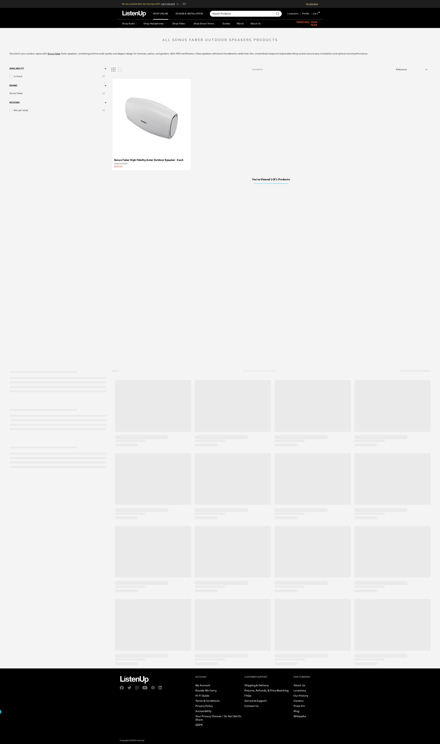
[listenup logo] (134, 13)
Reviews (14, 102)
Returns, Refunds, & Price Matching (266, 690)
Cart (315, 13)
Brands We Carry (206, 690)
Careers (299, 701)
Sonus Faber (121, 164)
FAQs (247, 695)
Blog (296, 711)
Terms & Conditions (207, 701)
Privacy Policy (204, 706)
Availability (16, 68)
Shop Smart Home (204, 23)
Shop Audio (128, 23)
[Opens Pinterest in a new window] (154, 687)
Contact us (184, 4)
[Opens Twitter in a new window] (130, 687)
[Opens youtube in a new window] (146, 687)
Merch (240, 23)
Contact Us (251, 706)
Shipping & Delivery (256, 685)
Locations (293, 13)
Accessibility (203, 711)
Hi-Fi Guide (202, 695)
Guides (226, 23)
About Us (255, 23)
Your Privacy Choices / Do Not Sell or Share (218, 718)
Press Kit (299, 706)
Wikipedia (300, 716)
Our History (301, 695)
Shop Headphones (154, 23)
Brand (13, 85)
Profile (305, 13)
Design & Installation (189, 13)
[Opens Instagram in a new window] (138, 688)
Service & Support (255, 701)
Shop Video (178, 23)
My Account (202, 685)
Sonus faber (54, 53)
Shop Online (160, 13)
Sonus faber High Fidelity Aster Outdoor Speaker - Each (149, 160)
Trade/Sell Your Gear (306, 23)
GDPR (199, 725)
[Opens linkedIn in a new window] (161, 687)
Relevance (401, 69)
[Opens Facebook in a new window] (123, 688)
